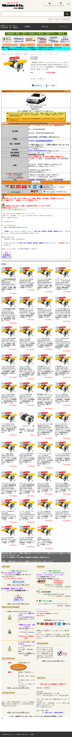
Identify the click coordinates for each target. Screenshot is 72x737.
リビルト (51, 19)
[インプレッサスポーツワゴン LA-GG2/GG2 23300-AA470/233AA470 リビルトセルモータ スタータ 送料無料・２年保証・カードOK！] (27, 504)
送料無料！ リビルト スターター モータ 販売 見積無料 (27, 431)
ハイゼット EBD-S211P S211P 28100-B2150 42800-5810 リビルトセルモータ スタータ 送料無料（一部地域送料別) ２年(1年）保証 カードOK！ (27, 459)
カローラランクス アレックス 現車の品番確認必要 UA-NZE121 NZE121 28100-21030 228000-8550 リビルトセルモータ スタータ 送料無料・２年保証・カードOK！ (27, 488)
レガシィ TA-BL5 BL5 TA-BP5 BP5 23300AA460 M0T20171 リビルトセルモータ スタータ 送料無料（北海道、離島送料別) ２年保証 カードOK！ (62, 343)
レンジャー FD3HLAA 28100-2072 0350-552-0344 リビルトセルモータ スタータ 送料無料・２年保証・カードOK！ (45, 515)
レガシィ (57, 19)
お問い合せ (45, 26)
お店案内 (32, 734)
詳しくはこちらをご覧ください (19, 585)
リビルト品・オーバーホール (36, 54)
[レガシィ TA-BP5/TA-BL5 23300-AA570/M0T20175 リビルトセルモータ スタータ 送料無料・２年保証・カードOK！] (9, 504)
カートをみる (60, 5)
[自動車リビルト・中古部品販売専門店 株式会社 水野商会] (12, 8)
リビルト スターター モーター (51, 54)
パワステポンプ (66, 19)
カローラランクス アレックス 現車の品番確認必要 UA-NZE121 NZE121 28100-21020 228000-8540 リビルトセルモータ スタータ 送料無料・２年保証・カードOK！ (9, 488)
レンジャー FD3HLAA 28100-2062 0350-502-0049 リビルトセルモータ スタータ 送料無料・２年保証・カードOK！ (62, 515)
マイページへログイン (50, 5)
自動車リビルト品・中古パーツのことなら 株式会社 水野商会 (36, 716)
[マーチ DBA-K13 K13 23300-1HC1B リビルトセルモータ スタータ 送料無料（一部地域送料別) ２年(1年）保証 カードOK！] (9, 417)
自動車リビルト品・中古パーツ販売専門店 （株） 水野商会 (9, 26)
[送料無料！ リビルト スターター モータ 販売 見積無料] (27, 419)
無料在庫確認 (43, 137)
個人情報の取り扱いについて (8, 734)
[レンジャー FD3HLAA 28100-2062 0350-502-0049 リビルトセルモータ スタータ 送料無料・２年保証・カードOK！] (62, 504)
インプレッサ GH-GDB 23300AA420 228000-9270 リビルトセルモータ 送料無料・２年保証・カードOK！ (27, 541)
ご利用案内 (27, 26)
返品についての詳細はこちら (39, 78)
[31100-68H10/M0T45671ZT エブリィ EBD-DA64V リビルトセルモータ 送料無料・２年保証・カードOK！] (45, 531)
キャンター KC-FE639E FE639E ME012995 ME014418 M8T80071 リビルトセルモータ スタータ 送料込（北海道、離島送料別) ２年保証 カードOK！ (44, 284)
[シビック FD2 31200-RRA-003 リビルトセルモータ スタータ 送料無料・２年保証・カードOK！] (9, 531)
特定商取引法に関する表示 (22, 734)
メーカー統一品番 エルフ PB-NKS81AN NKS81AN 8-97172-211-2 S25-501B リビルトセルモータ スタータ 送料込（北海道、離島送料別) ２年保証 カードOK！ (62, 314)
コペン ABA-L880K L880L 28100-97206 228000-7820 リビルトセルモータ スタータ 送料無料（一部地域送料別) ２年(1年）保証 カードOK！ (9, 459)
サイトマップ (63, 26)
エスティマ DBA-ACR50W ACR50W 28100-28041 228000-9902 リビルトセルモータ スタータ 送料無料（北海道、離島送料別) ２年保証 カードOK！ (27, 371)
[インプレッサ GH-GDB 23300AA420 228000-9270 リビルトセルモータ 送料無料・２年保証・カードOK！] (27, 531)
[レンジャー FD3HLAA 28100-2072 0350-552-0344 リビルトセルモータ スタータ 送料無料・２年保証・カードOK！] (45, 504)
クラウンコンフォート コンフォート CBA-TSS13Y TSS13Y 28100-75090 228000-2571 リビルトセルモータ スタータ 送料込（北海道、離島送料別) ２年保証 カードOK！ (62, 284)
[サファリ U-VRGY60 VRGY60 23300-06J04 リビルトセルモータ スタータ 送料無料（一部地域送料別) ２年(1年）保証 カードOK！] (62, 387)
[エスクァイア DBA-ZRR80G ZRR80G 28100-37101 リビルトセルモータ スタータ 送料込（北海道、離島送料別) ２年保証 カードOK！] (27, 331)
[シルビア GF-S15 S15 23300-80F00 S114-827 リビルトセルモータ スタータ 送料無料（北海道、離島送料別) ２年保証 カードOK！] (9, 359)
